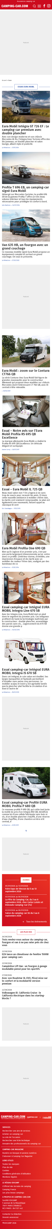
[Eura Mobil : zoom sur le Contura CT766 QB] (26, 351)
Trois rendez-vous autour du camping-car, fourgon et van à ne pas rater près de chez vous (25, 942)
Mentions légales (9, 1177)
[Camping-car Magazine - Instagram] (48, 6)
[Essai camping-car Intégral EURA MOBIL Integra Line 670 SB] (26, 588)
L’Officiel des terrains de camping (16, 1186)
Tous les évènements (36, 921)
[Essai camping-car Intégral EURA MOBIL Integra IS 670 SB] (26, 650)
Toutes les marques (10, 1164)
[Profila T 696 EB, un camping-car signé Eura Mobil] (26, 168)
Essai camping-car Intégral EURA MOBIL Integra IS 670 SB (25, 671)
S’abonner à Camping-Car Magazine (17, 1156)
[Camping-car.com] (15, 6)
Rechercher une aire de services (16, 1131)
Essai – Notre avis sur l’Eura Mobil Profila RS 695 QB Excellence (22, 434)
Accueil (4, 80)
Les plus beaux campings (13, 1193)
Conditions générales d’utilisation (16, 1174)
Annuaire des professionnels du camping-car (21, 1144)
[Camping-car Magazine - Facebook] (44, 6)
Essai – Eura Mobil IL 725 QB (22, 489)
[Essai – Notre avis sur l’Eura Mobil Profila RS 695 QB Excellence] (26, 411)
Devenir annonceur (10, 1217)
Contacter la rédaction (11, 1214)
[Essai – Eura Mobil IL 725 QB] (26, 470)
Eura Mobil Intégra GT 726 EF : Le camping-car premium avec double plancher (25, 129)
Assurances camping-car (26, 1)
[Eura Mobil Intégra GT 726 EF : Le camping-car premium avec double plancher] (26, 107)
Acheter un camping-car (12, 1134)
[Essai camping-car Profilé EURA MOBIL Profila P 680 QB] (26, 783)
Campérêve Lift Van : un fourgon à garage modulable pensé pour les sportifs (24, 967)
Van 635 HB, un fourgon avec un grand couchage (25, 246)
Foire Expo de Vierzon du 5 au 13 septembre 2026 (21, 890)
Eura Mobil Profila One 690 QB (23, 548)
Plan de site (7, 1167)
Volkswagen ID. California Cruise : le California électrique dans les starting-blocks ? (23, 995)
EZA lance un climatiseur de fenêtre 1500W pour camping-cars (25, 956)
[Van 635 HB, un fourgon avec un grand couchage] (26, 226)
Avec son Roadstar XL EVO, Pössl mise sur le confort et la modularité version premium (25, 981)
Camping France (9, 1189)
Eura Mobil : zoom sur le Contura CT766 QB (25, 372)
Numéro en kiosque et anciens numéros (19, 1153)
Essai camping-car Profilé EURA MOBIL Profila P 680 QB (24, 804)
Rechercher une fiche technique (16, 1140)
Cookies (5, 1170)
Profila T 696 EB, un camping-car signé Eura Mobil (25, 189)
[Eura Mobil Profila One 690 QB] (26, 529)
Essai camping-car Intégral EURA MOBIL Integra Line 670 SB (25, 608)
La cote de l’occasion (11, 1137)
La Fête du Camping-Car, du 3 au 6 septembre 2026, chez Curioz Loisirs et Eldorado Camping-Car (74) (24, 902)
